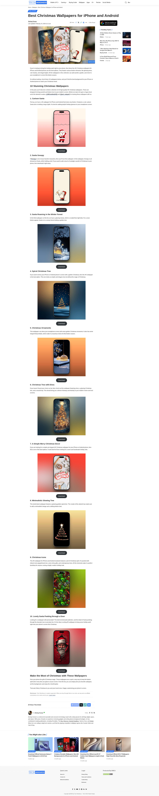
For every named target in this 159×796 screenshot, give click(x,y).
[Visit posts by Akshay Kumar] (30, 713)
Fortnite (102, 60)
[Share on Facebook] (76, 22)
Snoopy (33, 159)
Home (29, 7)
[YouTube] (77, 789)
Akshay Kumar (32, 21)
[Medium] (86, 789)
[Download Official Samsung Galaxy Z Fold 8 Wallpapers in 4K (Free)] (40, 744)
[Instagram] (79, 789)
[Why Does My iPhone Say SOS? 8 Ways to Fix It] (127, 43)
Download (61, 151)
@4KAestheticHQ (51, 94)
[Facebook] (89, 713)
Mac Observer (64, 721)
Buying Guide (103, 52)
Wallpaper (34, 7)
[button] (126, 2)
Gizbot (91, 721)
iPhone (102, 44)
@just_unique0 (65, 94)
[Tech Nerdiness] (38, 2)
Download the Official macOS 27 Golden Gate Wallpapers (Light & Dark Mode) (92, 756)
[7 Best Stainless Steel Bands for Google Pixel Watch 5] (127, 51)
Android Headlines (74, 721)
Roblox (102, 37)
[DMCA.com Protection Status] (108, 774)
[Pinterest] (82, 789)
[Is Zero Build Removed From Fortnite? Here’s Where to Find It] (127, 59)
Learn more (52, 695)
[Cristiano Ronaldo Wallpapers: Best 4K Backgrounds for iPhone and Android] (66, 744)
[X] (92, 713)
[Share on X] (78, 22)
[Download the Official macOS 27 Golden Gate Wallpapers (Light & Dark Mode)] (92, 744)
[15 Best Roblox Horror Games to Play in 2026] (127, 35)
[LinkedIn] (94, 713)
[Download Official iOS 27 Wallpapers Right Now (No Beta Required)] (118, 744)
